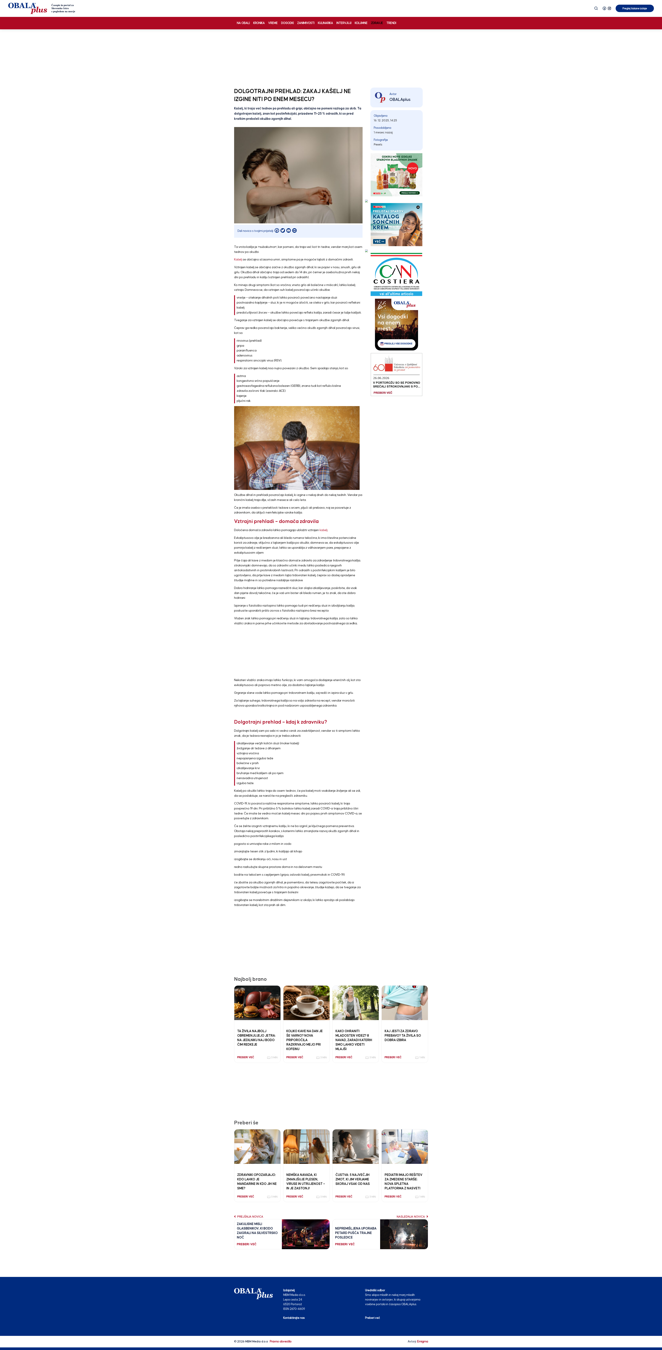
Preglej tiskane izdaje (635, 8)
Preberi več (372, 1318)
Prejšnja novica (250, 1216)
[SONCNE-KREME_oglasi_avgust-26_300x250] (396, 224)
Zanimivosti (305, 23)
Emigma (422, 1341)
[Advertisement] (331, 57)
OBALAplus (399, 100)
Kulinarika (325, 23)
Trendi (391, 23)
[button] (604, 8)
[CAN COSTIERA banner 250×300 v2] (396, 274)
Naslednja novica (411, 1216)
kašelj (323, 530)
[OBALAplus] (41, 8)
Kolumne (361, 23)
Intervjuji (344, 23)
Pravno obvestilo (281, 1341)
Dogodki (287, 23)
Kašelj (238, 259)
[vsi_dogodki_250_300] (396, 324)
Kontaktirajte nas (294, 1318)
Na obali (243, 23)
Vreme (273, 23)
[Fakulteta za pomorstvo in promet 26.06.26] (396, 374)
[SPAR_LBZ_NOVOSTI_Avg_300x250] (396, 174)
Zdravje (377, 23)
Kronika (259, 23)
